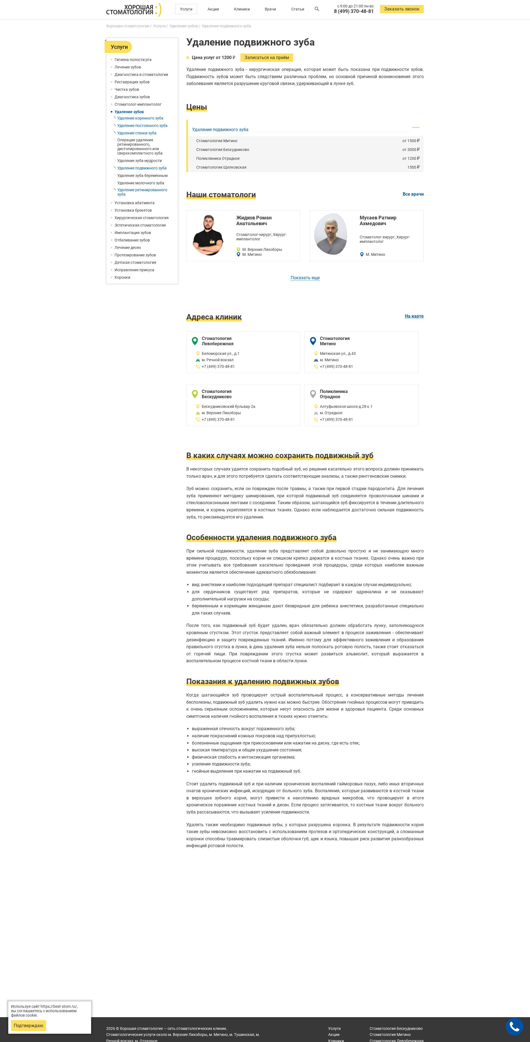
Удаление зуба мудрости (139, 160)
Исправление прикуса (134, 270)
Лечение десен (128, 247)
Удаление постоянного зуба (142, 125)
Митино (390, 1034)
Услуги (186, 9)
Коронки (122, 277)
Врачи (270, 9)
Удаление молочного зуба (140, 183)
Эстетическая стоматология (140, 225)
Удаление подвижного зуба (142, 168)
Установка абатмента (135, 203)
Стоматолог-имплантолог (138, 104)
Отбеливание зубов (132, 240)
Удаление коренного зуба (140, 118)
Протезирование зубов (135, 255)
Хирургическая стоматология (142, 218)
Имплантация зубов (133, 232)
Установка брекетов (133, 210)
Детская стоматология (135, 262)
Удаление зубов (129, 112)
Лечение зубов (128, 67)
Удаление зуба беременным (142, 175)
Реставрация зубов (132, 82)
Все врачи (413, 194)
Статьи (297, 9)
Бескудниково (396, 1028)
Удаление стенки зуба (137, 133)
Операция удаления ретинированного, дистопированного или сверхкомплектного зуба (140, 146)
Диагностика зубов (132, 97)
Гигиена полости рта (133, 59)
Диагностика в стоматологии (141, 74)
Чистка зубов (127, 89)
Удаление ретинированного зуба (142, 192)
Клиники (242, 9)
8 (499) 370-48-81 (354, 11)
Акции (213, 9)
